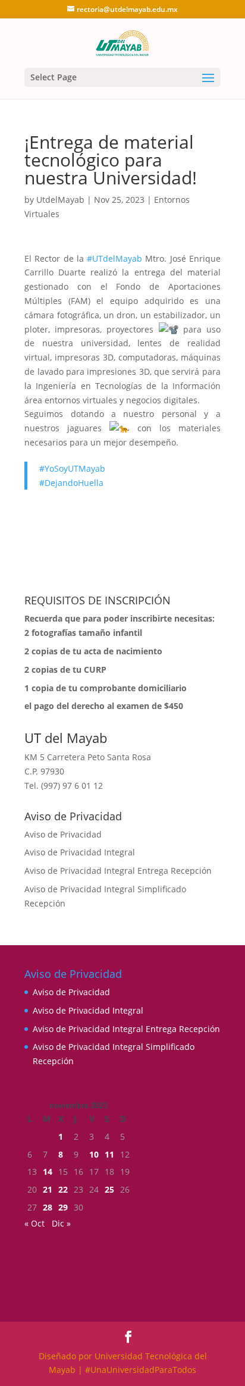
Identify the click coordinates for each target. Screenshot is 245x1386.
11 (109, 1154)
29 (63, 1207)
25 (109, 1189)
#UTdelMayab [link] (114, 258)
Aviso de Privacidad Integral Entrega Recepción (118, 870)
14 (47, 1171)
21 (47, 1189)
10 (94, 1154)
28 (47, 1207)
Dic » (61, 1223)
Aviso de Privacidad (63, 834)
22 (63, 1189)
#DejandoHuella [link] (71, 482)
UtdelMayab (60, 199)
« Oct (34, 1223)
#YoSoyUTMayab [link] (72, 468)
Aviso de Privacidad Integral (79, 852)
